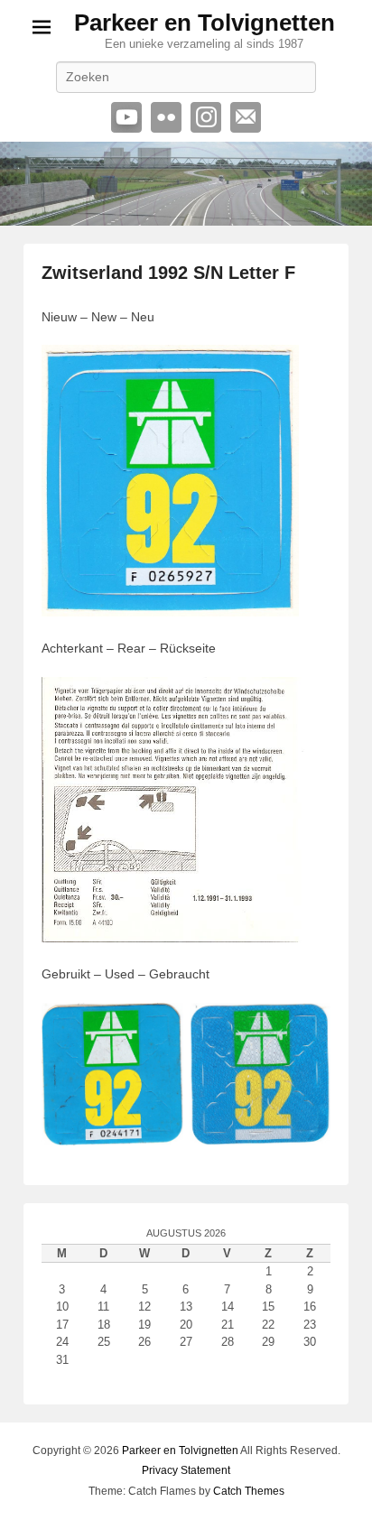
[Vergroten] (275, 368)
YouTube (126, 117)
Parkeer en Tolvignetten (204, 22)
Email (245, 117)
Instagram (206, 117)
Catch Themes (248, 1491)
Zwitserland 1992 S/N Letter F (168, 273)
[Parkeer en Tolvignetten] (186, 184)
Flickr (166, 117)
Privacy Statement (186, 1470)
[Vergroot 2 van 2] (307, 1026)
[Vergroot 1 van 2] (160, 1026)
